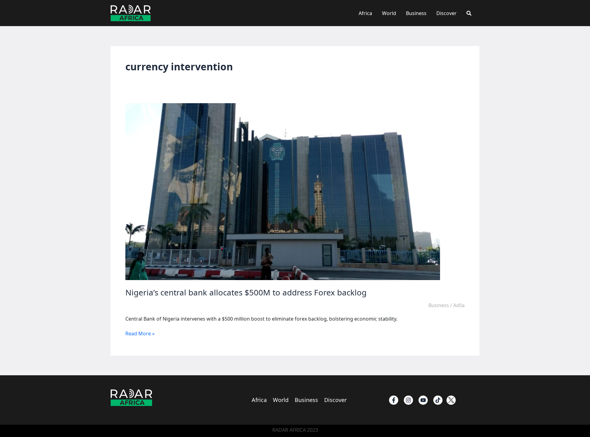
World (389, 13)
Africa (365, 13)
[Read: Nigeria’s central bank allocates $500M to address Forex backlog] (282, 191)
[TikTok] (437, 400)
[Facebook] (393, 400)
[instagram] (408, 400)
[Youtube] (423, 400)
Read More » (140, 333)
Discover (446, 13)
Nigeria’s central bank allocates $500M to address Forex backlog (246, 292)
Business (416, 13)
